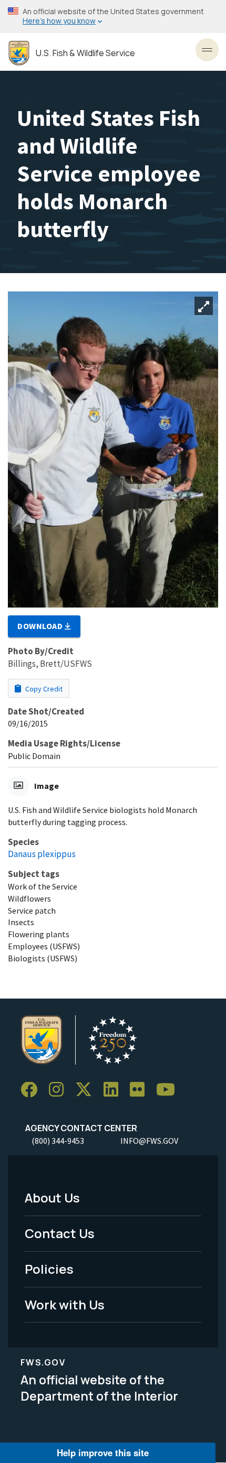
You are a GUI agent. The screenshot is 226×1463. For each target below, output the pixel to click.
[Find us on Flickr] (141, 1090)
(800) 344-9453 (58, 1140)
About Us (52, 1197)
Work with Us (65, 1304)
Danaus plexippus (42, 854)
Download (41, 626)
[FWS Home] (18, 53)
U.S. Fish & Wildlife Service (85, 53)
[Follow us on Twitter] (87, 1090)
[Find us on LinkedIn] (115, 1090)
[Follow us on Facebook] (32, 1090)
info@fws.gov (149, 1140)
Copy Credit (43, 688)
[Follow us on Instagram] (60, 1090)
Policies (49, 1268)
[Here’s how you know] (113, 16)
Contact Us (60, 1233)
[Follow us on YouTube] (169, 1090)
